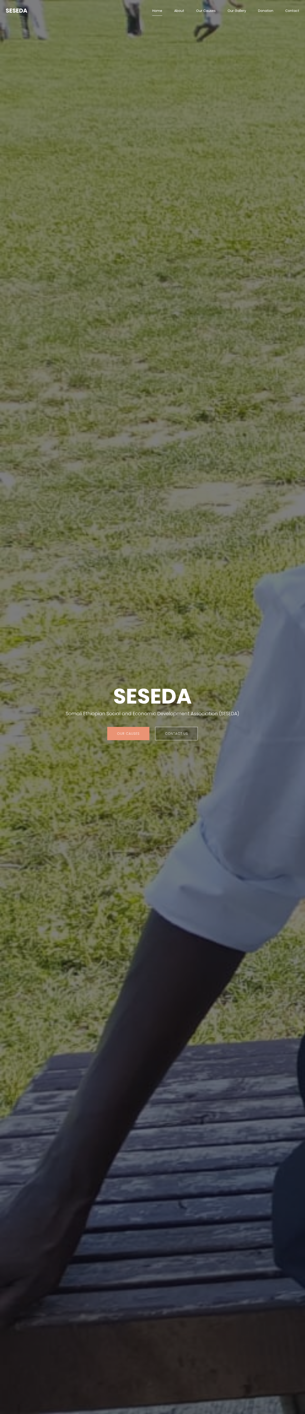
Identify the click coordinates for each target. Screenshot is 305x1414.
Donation (265, 10)
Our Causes (206, 10)
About (179, 10)
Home (157, 10)
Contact (292, 10)
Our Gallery (237, 10)
